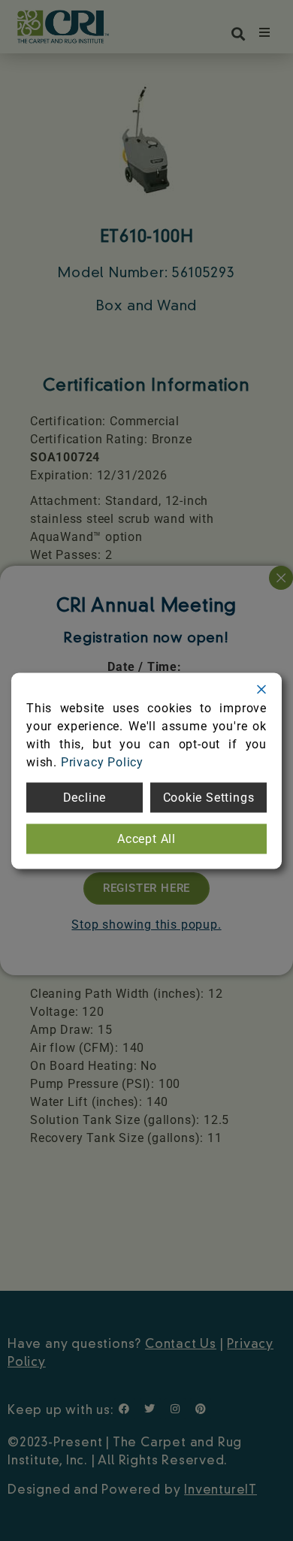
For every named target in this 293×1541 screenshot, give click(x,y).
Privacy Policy (102, 761)
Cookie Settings (209, 797)
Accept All (146, 838)
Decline (85, 797)
